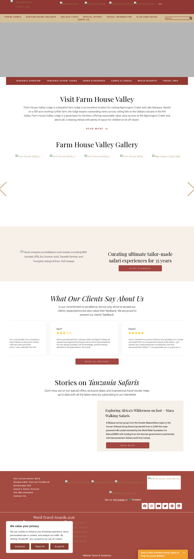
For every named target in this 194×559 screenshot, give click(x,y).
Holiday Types (69, 17)
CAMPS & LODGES (121, 81)
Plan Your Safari (147, 17)
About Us (83, 20)
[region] (39, 537)
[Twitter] (165, 506)
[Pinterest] (172, 506)
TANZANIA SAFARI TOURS (62, 81)
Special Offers (92, 17)
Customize (20, 546)
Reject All (39, 546)
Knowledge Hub (22, 485)
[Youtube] (158, 506)
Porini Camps (13, 17)
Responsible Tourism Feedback (32, 482)
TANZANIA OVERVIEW (28, 81)
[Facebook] (145, 506)
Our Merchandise (23, 492)
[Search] (190, 18)
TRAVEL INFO (170, 81)
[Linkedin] (179, 506)
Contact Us (20, 496)
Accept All (59, 546)
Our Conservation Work (27, 478)
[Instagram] (152, 506)
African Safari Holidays (41, 17)
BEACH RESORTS (147, 81)
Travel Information (119, 17)
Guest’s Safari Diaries (26, 489)
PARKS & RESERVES (94, 81)
